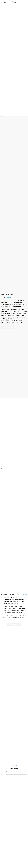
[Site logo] (14, 2)
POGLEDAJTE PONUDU (8, 327)
